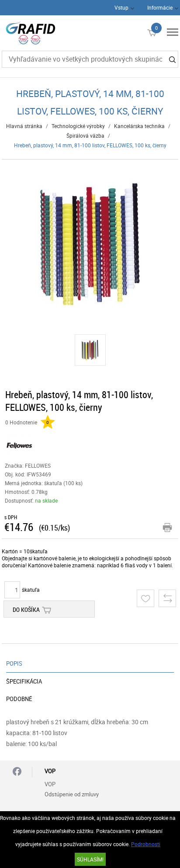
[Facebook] (17, 772)
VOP (50, 784)
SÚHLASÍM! (90, 859)
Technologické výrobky (78, 125)
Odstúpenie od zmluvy (72, 794)
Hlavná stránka (24, 125)
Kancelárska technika (139, 125)
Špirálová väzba (85, 135)
